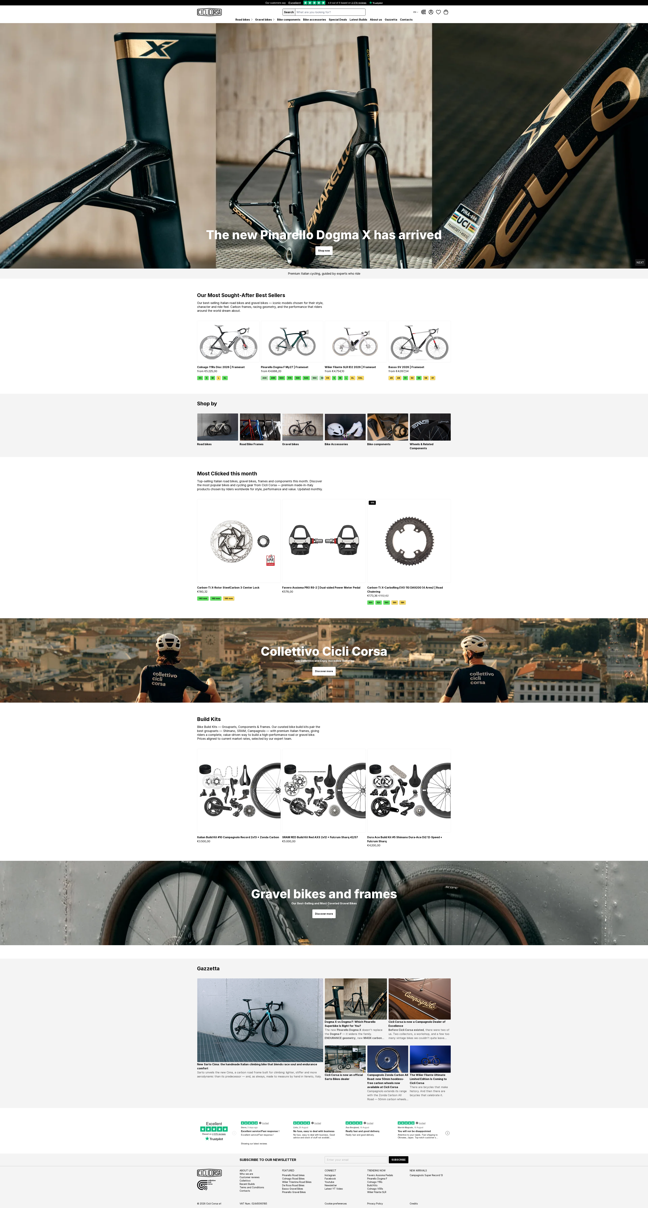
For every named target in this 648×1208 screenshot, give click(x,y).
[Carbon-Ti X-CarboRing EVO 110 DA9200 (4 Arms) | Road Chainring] (409, 541)
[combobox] (330, 12)
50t (370, 602)
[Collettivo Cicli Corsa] (423, 12)
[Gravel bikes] (302, 427)
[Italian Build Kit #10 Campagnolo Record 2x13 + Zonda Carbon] (239, 790)
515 (289, 378)
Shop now (324, 250)
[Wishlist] (438, 12)
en (414, 12)
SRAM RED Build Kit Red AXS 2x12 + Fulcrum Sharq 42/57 (320, 837)
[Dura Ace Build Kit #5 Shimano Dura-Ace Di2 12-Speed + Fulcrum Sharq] (409, 790)
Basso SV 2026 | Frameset (406, 367)
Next (640, 262)
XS (200, 378)
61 (432, 378)
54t (386, 602)
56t (394, 602)
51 (405, 378)
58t (402, 602)
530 (298, 378)
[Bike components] (387, 427)
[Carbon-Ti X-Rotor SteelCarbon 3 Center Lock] (239, 541)
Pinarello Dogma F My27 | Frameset (284, 367)
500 (281, 378)
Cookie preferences (336, 1203)
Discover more (324, 671)
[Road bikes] (217, 427)
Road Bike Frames (251, 444)
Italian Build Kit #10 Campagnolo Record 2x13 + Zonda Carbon (238, 837)
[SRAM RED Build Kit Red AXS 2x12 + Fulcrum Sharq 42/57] (324, 790)
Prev (7, 262)
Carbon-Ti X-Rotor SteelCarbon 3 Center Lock (228, 587)
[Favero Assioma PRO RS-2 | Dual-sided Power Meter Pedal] (324, 541)
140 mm (203, 598)
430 (264, 378)
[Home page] (209, 12)
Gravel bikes (290, 444)
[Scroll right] (321, 378)
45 (391, 378)
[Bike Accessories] (345, 427)
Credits (414, 1203)
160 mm (216, 598)
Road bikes (204, 444)
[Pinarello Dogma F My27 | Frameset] (292, 341)
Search (289, 12)
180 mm (228, 598)
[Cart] (445, 12)
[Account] (431, 12)
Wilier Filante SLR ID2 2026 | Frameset (350, 367)
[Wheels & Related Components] (430, 427)
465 (273, 378)
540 (306, 378)
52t (378, 602)
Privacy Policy (375, 1203)
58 (426, 378)
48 (398, 378)
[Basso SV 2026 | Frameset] (420, 341)
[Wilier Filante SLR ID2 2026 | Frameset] (356, 341)
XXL (360, 378)
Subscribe (399, 1159)
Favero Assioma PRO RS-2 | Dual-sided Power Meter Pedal (321, 587)
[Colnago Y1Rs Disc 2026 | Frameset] (228, 341)
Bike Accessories (336, 444)
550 (315, 378)
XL (225, 378)
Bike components (378, 444)
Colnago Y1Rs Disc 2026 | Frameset (221, 367)
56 (419, 378)
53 (412, 378)
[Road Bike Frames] (260, 427)
